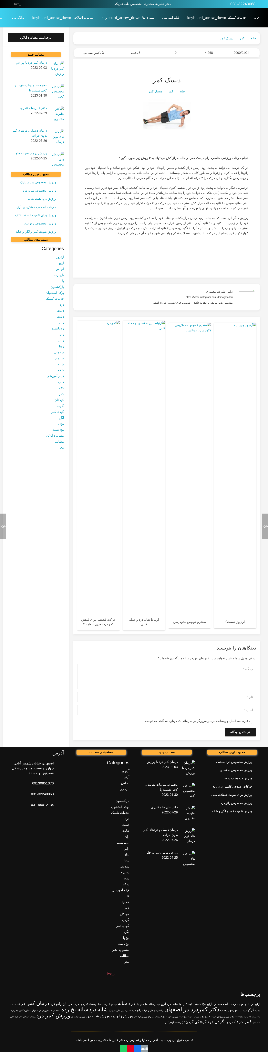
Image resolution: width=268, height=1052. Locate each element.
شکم (60, 370)
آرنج (61, 263)
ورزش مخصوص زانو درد (40, 223)
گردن (60, 406)
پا (63, 281)
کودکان (59, 400)
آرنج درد (255, 1004)
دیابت (60, 316)
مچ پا (61, 423)
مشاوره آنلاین (55, 435)
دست (60, 310)
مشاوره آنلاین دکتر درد (21, 1010)
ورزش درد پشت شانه (42, 198)
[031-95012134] (59, 805)
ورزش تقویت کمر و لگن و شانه (35, 231)
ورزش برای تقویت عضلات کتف (35, 215)
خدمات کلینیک (55, 298)
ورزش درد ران (154, 1016)
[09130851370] (59, 783)
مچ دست (58, 429)
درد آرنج (166, 1004)
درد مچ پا (113, 1004)
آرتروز (60, 257)
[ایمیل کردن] (144, 1048)
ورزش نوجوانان (78, 1016)
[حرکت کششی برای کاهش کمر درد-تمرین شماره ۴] (98, 475)
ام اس (60, 269)
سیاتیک (111, 1010)
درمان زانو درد (61, 1004)
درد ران (139, 1004)
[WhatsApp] (50, 3)
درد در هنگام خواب (151, 1004)
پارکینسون (57, 287)
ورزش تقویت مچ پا (169, 1016)
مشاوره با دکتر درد (252, 1016)
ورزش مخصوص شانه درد (39, 190)
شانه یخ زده (74, 1009)
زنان (61, 340)
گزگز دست (180, 1022)
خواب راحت (177, 1004)
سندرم (59, 358)
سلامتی (59, 352)
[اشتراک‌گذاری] (137, 1048)
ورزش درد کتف (140, 1016)
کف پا (60, 388)
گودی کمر (57, 411)
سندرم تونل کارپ (123, 1010)
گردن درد (215, 1021)
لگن (61, 418)
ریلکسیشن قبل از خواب (152, 1010)
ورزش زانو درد (121, 1016)
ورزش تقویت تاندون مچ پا (211, 1016)
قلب (61, 382)
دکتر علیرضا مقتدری (219, 291)
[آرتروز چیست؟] (235, 475)
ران (61, 322)
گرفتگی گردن (195, 1022)
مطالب (88, 52)
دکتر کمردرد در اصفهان (191, 1009)
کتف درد (18, 1016)
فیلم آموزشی (55, 376)
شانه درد (98, 1009)
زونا (61, 346)
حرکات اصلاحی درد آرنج (222, 1004)
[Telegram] (25, 3)
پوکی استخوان (55, 292)
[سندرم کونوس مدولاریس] (189, 475)
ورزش (226, 1016)
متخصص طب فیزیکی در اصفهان (46, 1010)
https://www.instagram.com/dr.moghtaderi (209, 297)
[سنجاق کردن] (130, 1048)
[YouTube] (33, 3)
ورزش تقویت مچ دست (189, 1016)
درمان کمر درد (33, 1003)
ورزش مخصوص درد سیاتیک (38, 182)
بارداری (59, 275)
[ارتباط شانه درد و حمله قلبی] (144, 475)
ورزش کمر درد (53, 1015)
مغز (61, 447)
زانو (61, 334)
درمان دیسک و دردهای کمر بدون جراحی (90, 1004)
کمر (96, 52)
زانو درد (136, 1010)
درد (62, 304)
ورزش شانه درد (98, 1016)
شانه (61, 364)
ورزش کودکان (29, 1016)
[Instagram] (42, 3)
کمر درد (244, 1021)
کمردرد (230, 1022)
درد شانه (126, 1003)
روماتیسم (57, 328)
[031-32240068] (59, 794)
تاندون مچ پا (244, 1004)
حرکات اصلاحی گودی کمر (194, 1004)
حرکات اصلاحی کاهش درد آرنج (36, 207)
